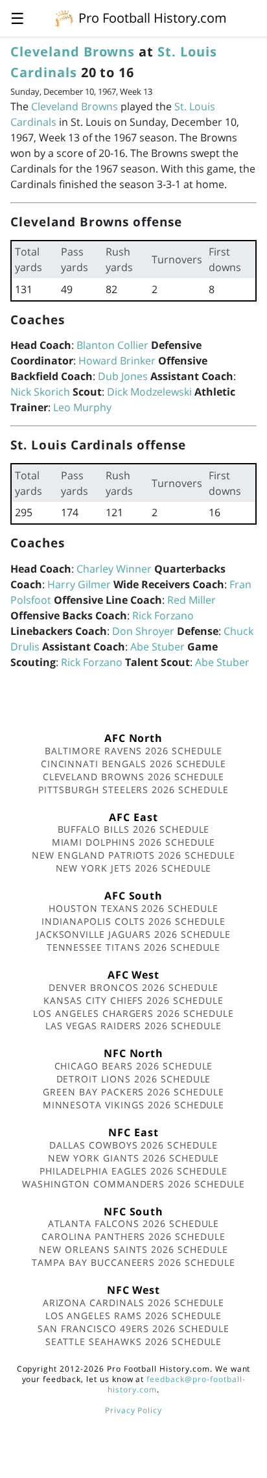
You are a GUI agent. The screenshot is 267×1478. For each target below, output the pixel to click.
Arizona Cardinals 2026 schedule (134, 1302)
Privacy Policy (133, 1410)
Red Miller (191, 600)
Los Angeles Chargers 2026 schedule (133, 1013)
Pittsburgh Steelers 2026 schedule (133, 789)
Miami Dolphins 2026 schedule (134, 842)
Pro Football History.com (152, 18)
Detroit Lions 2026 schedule (133, 1079)
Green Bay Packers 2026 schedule (133, 1092)
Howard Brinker (117, 360)
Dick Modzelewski (149, 392)
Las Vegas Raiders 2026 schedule (133, 1025)
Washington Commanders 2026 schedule (133, 1184)
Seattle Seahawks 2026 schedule (133, 1341)
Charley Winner (114, 569)
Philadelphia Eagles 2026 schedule (133, 1171)
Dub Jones (123, 376)
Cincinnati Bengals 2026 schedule (134, 763)
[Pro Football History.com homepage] (64, 17)
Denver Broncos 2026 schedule (134, 987)
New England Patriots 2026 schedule (133, 855)
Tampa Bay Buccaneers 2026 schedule (133, 1262)
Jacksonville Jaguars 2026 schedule (133, 934)
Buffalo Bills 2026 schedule (134, 829)
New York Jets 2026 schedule (134, 868)
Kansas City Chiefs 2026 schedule (133, 1000)
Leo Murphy (82, 407)
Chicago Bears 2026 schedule (133, 1066)
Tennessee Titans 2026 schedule (134, 947)
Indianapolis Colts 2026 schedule (133, 921)
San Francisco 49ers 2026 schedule (133, 1328)
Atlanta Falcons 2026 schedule (134, 1223)
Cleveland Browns (72, 51)
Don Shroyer (143, 631)
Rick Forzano (163, 615)
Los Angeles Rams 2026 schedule (133, 1315)
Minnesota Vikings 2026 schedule (134, 1105)
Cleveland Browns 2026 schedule (134, 776)
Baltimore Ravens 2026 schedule (133, 751)
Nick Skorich (40, 392)
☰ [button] (17, 18)
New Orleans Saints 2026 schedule (133, 1249)
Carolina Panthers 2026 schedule (133, 1236)
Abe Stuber (157, 646)
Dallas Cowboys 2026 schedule (133, 1145)
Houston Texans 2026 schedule (133, 908)
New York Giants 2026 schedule (134, 1158)
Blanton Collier (112, 345)
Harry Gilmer (79, 584)
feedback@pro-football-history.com (176, 1384)
